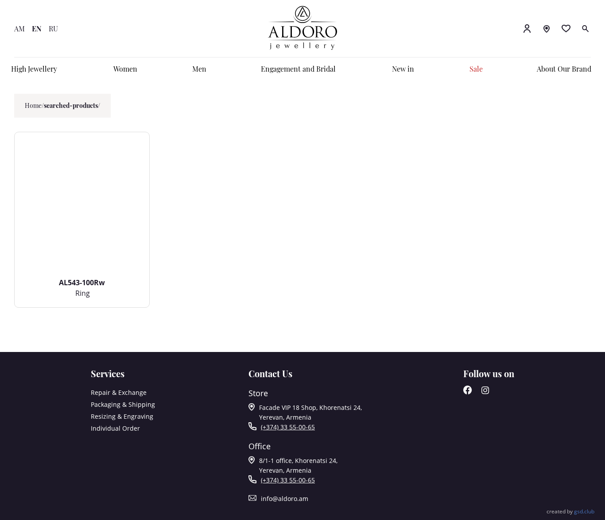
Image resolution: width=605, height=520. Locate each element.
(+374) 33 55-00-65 (288, 427)
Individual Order (115, 428)
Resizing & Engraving (122, 416)
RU (53, 28)
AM (19, 28)
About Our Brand (564, 68)
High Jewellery (34, 68)
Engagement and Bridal (298, 68)
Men (199, 68)
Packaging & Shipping (123, 404)
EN (37, 28)
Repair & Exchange (119, 392)
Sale (476, 68)
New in (403, 68)
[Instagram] (485, 392)
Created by (570, 511)
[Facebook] (467, 392)
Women (125, 68)
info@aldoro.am (284, 498)
